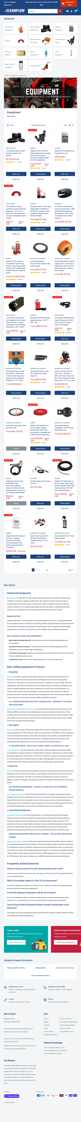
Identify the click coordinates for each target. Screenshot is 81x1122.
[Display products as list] (73, 125)
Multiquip (33, 204)
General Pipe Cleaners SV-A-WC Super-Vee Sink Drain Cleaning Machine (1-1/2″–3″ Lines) (39, 539)
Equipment (9, 18)
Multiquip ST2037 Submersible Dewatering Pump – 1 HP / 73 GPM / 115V (40, 320)
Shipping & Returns (50, 1034)
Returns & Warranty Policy (40, 975)
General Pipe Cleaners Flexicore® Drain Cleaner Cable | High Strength (40, 263)
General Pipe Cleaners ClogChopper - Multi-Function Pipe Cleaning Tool (64, 428)
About (46, 1018)
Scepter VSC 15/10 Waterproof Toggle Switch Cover (64, 152)
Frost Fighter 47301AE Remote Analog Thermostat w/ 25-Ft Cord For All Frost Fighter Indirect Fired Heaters (64, 321)
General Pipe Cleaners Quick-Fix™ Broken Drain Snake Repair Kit (39, 373)
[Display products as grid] (70, 125)
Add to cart (16, 174)
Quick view (16, 179)
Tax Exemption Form (67, 1031)
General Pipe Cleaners (37, 258)
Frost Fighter (10, 204)
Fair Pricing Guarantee (67, 1025)
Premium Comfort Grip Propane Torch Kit (40, 482)
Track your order (65, 1028)
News (46, 1028)
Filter (12, 125)
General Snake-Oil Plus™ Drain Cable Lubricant (64, 537)
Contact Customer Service (65, 968)
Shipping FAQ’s (40, 968)
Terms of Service (65, 1018)
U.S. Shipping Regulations (67, 1022)
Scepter (57, 148)
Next (71, 570)
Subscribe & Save (68, 3)
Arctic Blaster (11, 148)
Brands (46, 1022)
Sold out (16, 448)
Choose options (40, 174)
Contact (46, 1025)
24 (47, 570)
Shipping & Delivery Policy (16, 968)
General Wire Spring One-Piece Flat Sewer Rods (16, 427)
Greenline (58, 204)
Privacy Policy (48, 1031)
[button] (75, 11)
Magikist (33, 148)
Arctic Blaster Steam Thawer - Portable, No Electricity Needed (16, 153)
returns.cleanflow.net (51, 1050)
